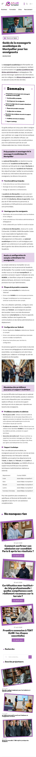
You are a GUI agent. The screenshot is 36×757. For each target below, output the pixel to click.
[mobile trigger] (3, 4)
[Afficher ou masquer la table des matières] (28, 89)
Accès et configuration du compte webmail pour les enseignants (18, 104)
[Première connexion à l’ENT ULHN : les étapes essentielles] (17, 615)
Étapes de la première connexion (15, 108)
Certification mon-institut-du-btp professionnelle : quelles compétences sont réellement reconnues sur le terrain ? (18, 591)
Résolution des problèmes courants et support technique (18, 114)
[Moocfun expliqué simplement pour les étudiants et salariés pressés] (16, 676)
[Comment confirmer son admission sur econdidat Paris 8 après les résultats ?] (17, 530)
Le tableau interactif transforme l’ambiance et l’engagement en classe (15, 715)
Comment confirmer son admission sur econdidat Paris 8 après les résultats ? (18, 548)
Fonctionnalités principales (14, 98)
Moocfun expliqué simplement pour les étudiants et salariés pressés (16, 690)
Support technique (12, 121)
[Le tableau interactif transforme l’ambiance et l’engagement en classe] (18, 703)
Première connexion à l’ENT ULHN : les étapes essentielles (18, 633)
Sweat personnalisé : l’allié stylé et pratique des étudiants (15, 741)
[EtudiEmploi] (12, 4)
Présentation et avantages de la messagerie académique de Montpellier (18, 94)
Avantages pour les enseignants (16, 101)
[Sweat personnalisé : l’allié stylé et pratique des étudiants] (18, 728)
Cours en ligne (12, 38)
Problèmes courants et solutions (16, 118)
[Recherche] (27, 4)
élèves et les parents (24, 77)
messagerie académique (12, 65)
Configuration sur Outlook (14, 111)
